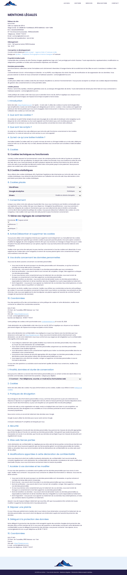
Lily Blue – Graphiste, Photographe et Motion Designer (33, 54)
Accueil (67, 3)
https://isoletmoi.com (25, 105)
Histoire (78, 3)
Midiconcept (82, 572)
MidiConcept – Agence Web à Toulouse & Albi (41, 52)
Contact (115, 3)
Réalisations (102, 3)
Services (89, 3)
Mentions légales (65, 572)
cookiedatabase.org (48, 322)
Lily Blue (90, 572)
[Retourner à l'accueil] (10, 3)
